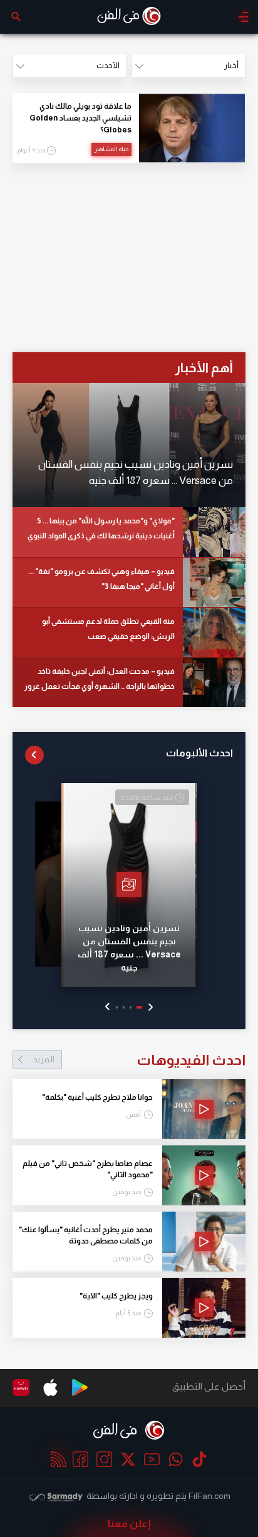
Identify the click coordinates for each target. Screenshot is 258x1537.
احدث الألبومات (199, 753)
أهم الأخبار (204, 367)
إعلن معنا (129, 1523)
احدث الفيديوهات (139, 1060)
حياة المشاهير (111, 149)
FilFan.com (209, 1496)
